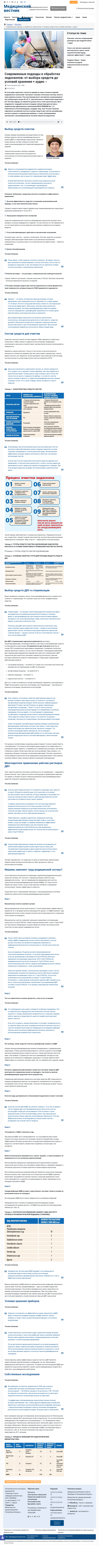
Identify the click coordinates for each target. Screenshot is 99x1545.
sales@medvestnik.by (57, 1518)
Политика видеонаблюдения (45, 1530)
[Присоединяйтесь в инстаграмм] (4, 2)
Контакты (31, 1492)
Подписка (73, 2)
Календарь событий (87, 2)
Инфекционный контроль (26, 1482)
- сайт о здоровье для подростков (80, 1507)
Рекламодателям (34, 1502)
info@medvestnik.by (57, 1507)
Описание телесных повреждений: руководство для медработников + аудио (80, 40)
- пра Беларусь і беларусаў (78, 1512)
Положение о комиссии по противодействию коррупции (37, 1510)
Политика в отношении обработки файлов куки (16, 1531)
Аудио (38, 1482)
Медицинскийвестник (17, 8)
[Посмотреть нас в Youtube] (12, 2)
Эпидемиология (10, 1482)
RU (22, 2)
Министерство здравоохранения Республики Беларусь (79, 1498)
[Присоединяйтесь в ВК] (7, 2)
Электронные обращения (37, 1495)
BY (25, 2)
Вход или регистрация (86, 8)
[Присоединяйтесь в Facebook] (10, 2)
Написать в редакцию (57, 1523)
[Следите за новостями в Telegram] (15, 2)
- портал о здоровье (80, 1503)
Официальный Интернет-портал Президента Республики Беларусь (79, 1493)
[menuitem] (15, 17)
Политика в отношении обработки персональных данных (76, 1531)
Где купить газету (34, 1504)
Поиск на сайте (59, 8)
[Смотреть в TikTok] (17, 2)
